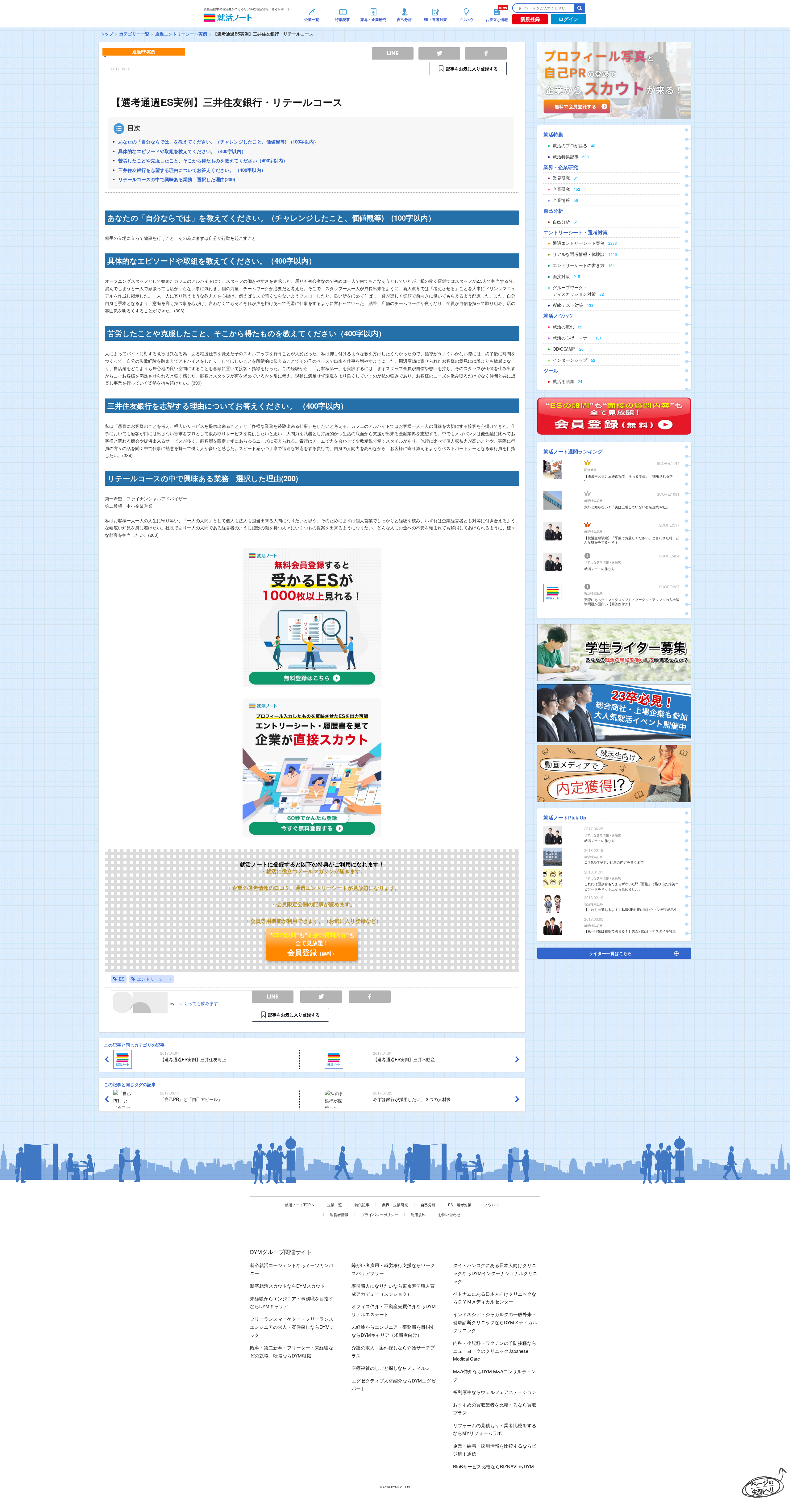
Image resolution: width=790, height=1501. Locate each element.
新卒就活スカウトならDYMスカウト (287, 1285)
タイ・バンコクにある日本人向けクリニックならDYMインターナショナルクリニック (495, 1273)
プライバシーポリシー (379, 1214)
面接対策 (590, 470)
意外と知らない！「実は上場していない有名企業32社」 (626, 506)
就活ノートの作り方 (599, 568)
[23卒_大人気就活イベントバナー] (614, 712)
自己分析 (428, 1204)
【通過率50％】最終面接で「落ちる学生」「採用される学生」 (628, 478)
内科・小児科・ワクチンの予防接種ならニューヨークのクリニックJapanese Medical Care (494, 1351)
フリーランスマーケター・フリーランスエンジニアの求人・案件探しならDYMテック (292, 1326)
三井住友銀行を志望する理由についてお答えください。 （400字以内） (192, 170)
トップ (106, 34)
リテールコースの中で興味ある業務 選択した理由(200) (176, 179)
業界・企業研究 (395, 1204)
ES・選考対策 (460, 1204)
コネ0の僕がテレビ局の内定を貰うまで (614, 862)
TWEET (321, 996)
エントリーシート (154, 979)
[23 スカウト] (614, 80)
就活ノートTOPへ (299, 1204)
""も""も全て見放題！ (312, 944)
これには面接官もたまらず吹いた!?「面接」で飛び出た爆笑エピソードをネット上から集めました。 (631, 886)
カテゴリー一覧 (134, 34)
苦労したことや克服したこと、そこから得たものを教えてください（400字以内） (203, 160)
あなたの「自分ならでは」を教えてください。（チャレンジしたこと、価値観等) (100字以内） (218, 141)
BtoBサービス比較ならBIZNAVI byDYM (493, 1466)
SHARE (370, 996)
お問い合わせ (449, 1214)
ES (121, 979)
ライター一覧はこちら (610, 953)
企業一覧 (334, 1204)
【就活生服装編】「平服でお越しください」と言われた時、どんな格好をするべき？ (631, 539)
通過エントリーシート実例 (181, 34)
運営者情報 (339, 1214)
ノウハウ (491, 1204)
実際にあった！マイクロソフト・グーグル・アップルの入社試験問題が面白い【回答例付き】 (631, 601)
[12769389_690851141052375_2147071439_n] (614, 652)
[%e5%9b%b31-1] (614, 773)
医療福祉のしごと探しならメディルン (390, 1368)
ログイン (568, 19)
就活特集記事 (593, 500)
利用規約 (418, 1214)
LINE (272, 996)
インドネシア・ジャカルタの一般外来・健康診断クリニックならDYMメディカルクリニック (495, 1322)
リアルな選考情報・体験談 (602, 562)
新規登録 (530, 19)
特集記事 (362, 1204)
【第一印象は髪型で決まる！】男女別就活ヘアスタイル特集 (630, 930)
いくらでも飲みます (198, 1003)
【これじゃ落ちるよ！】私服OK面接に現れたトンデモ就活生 (630, 909)
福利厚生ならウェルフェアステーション (494, 1392)
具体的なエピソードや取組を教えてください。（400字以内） (182, 151)
